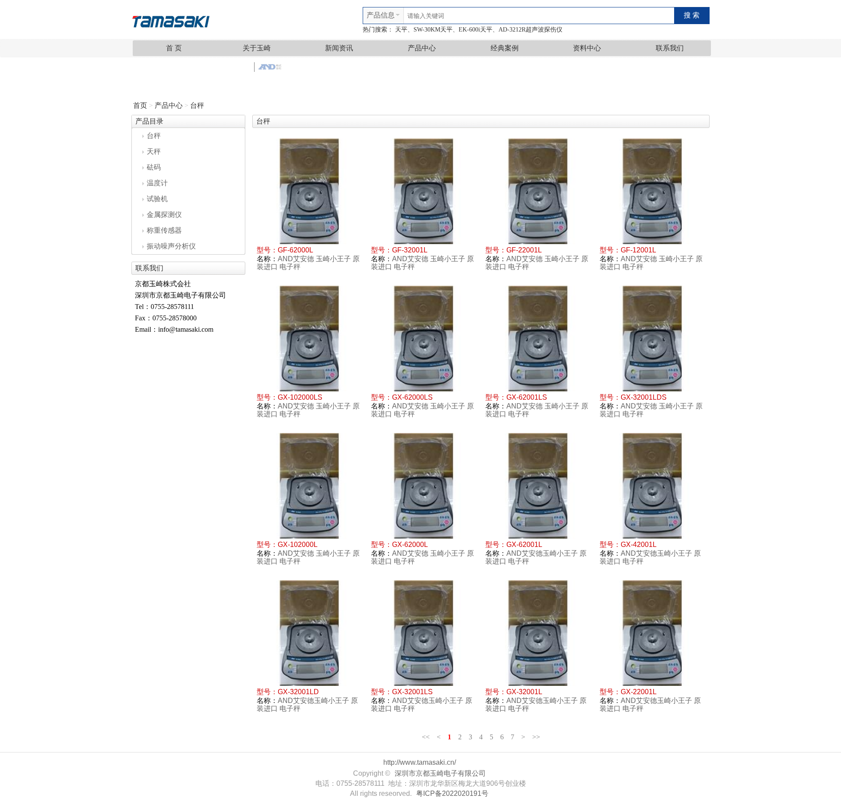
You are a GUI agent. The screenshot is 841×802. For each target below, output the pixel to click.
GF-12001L (638, 250)
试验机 (157, 198)
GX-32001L (524, 692)
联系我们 (670, 48)
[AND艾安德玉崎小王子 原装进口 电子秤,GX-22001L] (652, 633)
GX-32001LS (412, 692)
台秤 (197, 105)
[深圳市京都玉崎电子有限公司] (170, 20)
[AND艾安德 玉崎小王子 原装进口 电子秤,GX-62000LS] (424, 338)
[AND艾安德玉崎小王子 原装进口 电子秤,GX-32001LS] (424, 633)
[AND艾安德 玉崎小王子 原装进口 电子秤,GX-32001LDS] (652, 338)
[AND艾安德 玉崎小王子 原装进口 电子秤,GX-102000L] (309, 486)
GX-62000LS (412, 397)
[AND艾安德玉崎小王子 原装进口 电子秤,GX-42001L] (652, 486)
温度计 (157, 183)
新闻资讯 (339, 48)
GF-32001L (410, 250)
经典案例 (505, 48)
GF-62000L (295, 250)
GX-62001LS (526, 397)
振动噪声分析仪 (171, 246)
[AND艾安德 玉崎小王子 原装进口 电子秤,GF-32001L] (424, 191)
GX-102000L (298, 544)
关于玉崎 (257, 48)
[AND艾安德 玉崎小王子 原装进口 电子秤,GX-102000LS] (309, 338)
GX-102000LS (300, 397)
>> (536, 737)
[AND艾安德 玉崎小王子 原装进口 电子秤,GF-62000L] (309, 191)
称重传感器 (164, 230)
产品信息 (381, 15)
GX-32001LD (298, 692)
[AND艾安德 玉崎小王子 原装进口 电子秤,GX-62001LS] (538, 338)
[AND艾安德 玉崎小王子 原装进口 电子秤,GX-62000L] (424, 486)
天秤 (154, 151)
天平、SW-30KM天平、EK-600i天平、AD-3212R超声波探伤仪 (478, 29)
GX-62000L (410, 544)
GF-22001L (524, 250)
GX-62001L (524, 544)
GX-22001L (639, 692)
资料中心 (587, 48)
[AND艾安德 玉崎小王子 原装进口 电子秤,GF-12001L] (652, 191)
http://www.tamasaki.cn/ (419, 762)
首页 (140, 105)
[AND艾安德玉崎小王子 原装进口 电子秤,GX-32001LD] (309, 633)
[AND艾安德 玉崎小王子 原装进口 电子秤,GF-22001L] (538, 191)
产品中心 (422, 48)
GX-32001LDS (644, 397)
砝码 (154, 167)
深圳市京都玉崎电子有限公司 (440, 773)
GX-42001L (639, 544)
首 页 (174, 48)
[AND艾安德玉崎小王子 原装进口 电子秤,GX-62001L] (538, 486)
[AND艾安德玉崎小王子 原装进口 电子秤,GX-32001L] (538, 633)
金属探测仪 (164, 214)
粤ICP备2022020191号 (452, 793)
